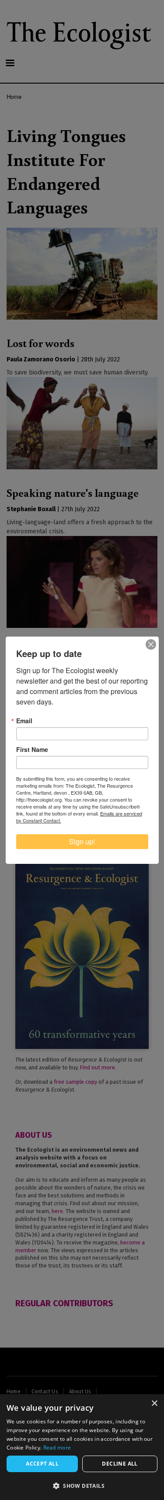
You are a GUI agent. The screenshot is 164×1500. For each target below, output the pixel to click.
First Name (32, 749)
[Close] (151, 644)
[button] (82, 1485)
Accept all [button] (42, 1463)
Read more (57, 1447)
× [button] (154, 1403)
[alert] (82, 1447)
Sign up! (82, 841)
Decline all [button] (119, 1463)
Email (24, 721)
